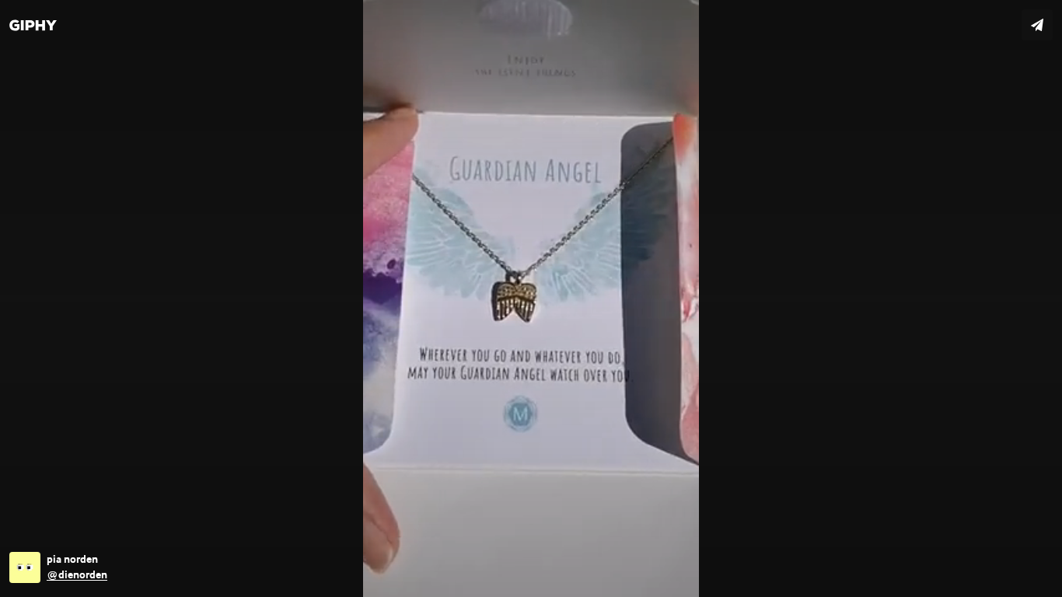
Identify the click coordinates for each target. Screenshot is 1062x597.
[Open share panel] (1037, 24)
